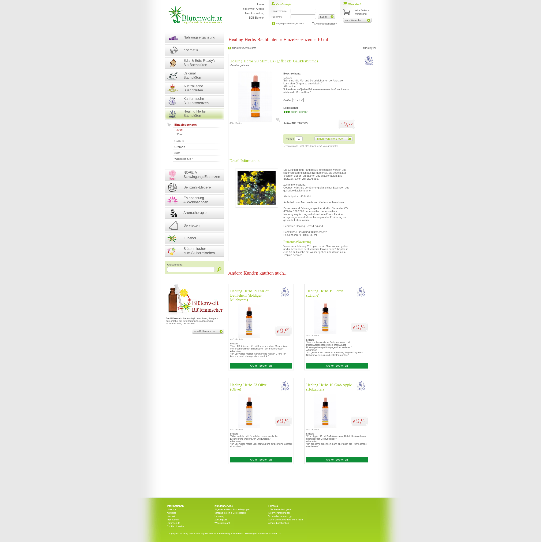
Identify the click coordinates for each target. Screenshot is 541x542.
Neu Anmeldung (254, 13)
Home (260, 4)
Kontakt (171, 516)
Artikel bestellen (261, 365)
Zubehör (189, 238)
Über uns (171, 509)
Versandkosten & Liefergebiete (230, 513)
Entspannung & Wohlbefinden (195, 200)
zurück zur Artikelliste (244, 48)
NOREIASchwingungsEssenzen (201, 175)
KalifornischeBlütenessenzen (196, 101)
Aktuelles (171, 513)
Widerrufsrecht (222, 523)
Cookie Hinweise (175, 526)
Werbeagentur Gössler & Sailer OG (263, 533)
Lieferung (219, 516)
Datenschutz (173, 523)
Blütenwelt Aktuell (253, 8)
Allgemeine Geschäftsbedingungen (232, 509)
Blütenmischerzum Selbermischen (199, 251)
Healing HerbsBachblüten (194, 113)
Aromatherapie (194, 213)
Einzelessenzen (185, 124)
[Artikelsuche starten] (219, 269)
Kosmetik (190, 50)
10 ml (179, 129)
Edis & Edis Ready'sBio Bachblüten (199, 63)
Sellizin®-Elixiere (197, 187)
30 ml (179, 134)
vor (374, 48)
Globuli (179, 141)
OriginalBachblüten (192, 75)
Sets (177, 152)
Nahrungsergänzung (199, 37)
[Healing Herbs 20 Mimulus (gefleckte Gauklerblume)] (255, 121)
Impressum (173, 519)
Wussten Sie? (183, 158)
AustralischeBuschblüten (193, 88)
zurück (367, 48)
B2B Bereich (256, 17)
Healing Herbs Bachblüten (253, 39)
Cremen (179, 147)
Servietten (191, 225)
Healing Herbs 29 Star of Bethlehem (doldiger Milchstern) (249, 295)
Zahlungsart (220, 519)
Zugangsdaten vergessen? (290, 23)
